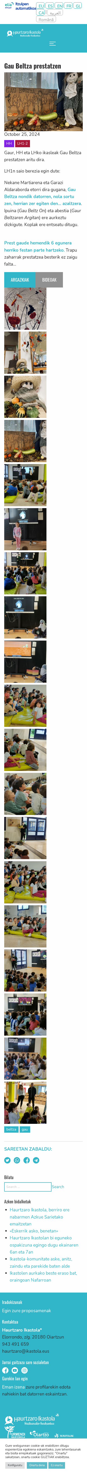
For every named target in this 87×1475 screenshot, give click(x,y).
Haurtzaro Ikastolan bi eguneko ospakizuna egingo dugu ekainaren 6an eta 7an (44, 1245)
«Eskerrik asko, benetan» (34, 1231)
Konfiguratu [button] (15, 1465)
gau (25, 1129)
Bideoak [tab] (49, 279)
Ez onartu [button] (57, 1465)
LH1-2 (22, 143)
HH (9, 143)
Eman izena (13, 1387)
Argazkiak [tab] (20, 279)
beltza (11, 1129)
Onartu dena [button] (37, 1465)
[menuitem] (52, 43)
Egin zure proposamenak (26, 1311)
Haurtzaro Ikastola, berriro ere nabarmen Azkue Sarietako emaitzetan (39, 1217)
